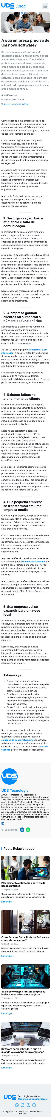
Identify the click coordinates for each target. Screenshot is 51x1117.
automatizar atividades (33, 561)
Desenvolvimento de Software (17, 104)
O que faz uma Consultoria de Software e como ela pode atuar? (25, 939)
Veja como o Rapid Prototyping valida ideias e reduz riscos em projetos (23, 993)
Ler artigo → (7, 901)
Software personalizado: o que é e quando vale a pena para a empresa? (22, 1050)
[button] (45, 6)
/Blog (21, 6)
